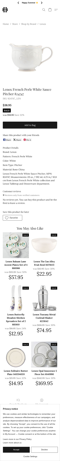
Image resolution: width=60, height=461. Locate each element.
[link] (30, 455)
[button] (5, 10)
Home (6, 24)
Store (15, 24)
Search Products (18, 404)
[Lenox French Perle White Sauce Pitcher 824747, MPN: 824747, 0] (30, 56)
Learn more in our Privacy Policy (17, 439)
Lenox (43, 24)
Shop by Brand (28, 24)
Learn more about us (12, 443)
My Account (41, 404)
